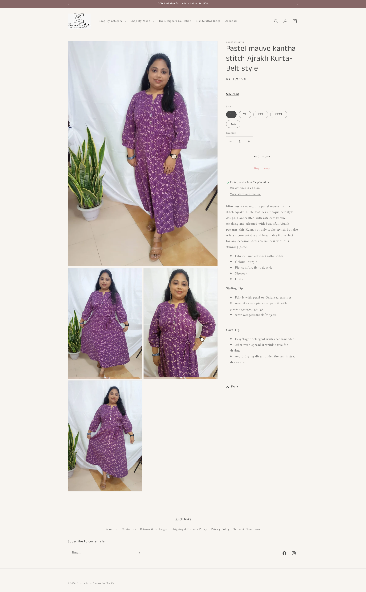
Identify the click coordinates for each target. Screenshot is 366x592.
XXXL (279, 114)
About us (112, 529)
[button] (112, 21)
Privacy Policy (220, 529)
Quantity (231, 133)
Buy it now (262, 168)
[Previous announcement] (69, 4)
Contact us (129, 529)
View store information (245, 194)
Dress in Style (84, 583)
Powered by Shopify (103, 583)
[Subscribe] (138, 553)
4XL (233, 123)
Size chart (232, 94)
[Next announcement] (297, 4)
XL (245, 114)
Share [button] (234, 386)
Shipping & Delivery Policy (189, 529)
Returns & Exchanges (154, 529)
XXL (261, 114)
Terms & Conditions (247, 529)
